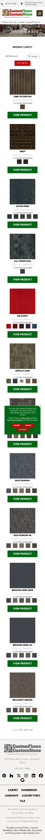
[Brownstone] (22, 216)
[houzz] (11, 776)
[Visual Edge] (9, 436)
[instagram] (26, 776)
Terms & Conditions (28, 809)
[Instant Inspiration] (34, 710)
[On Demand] (34, 600)
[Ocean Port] (16, 216)
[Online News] (22, 575)
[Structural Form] (35, 436)
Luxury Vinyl (31, 795)
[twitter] (18, 776)
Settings (23, 429)
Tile (22, 801)
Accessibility (13, 809)
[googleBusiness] (22, 780)
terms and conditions (14, 420)
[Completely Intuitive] (21, 710)
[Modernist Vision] (21, 381)
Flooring (12, 22)
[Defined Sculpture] (16, 436)
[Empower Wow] (28, 710)
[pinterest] (4, 776)
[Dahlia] (15, 326)
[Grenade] (15, 490)
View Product (22, 114)
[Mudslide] (22, 82)
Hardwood (29, 790)
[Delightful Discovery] (22, 356)
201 (31, 730)
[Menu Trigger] (39, 13)
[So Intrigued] (22, 685)
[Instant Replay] (28, 600)
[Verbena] (28, 326)
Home (5, 22)
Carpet (21, 22)
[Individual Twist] (22, 436)
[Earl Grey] (29, 216)
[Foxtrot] (22, 246)
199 (20, 730)
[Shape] (22, 465)
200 (26, 730)
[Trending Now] (15, 600)
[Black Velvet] (26, 161)
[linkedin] (33, 776)
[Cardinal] (22, 301)
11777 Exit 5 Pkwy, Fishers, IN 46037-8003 (34, 4)
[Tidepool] (22, 191)
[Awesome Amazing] (28, 381)
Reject (29, 425)
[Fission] (28, 490)
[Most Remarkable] (15, 381)
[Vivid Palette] (34, 381)
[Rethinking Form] (29, 436)
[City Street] (35, 216)
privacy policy (26, 418)
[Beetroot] (21, 326)
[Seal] (34, 490)
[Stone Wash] (34, 326)
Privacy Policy (18, 813)
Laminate (11, 795)
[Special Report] (21, 600)
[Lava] (21, 490)
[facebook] (41, 776)
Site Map (29, 813)
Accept (17, 425)
